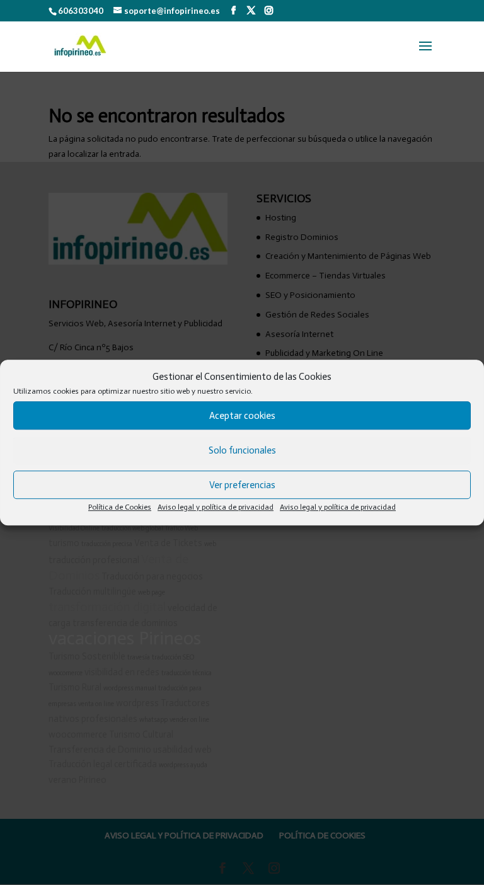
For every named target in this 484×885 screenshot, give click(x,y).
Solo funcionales (242, 450)
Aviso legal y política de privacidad (216, 507)
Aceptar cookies (242, 415)
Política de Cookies (119, 507)
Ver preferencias (242, 485)
